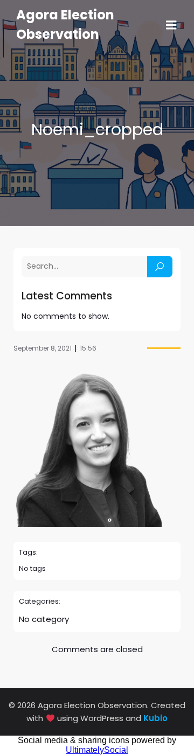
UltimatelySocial (97, 749)
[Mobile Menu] (171, 25)
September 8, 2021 (42, 348)
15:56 (88, 348)
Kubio (155, 718)
